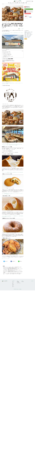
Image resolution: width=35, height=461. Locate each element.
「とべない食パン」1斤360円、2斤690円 (7, 54)
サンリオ (30, 35)
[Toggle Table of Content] (22, 50)
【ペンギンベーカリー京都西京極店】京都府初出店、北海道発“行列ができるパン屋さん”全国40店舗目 (12, 172)
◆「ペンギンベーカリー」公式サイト (6, 258)
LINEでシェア (21, 261)
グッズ (12, 282)
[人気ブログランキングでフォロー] (28, 9)
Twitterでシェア (6, 261)
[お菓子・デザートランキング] (27, 7)
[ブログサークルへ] (28, 11)
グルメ (12, 281)
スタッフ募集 (18, 282)
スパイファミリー (28, 36)
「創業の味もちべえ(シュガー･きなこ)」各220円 (8, 56)
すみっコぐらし (26, 37)
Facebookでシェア (13, 261)
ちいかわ (25, 36)
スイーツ (25, 35)
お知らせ (13, 286)
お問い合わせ (23, 281)
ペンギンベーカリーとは (5, 52)
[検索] (32, 1)
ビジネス (13, 284)
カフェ (28, 35)
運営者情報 (18, 281)
